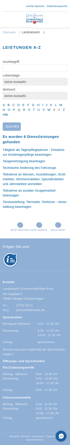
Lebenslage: (11, 75)
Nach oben (58, 230)
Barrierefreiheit (34, 439)
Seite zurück (39, 230)
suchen (12, 126)
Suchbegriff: (11, 62)
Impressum (38, 436)
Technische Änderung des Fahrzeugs (29, 168)
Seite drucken (20, 230)
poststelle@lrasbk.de (30, 310)
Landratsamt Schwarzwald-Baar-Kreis (28, 288)
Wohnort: (9, 89)
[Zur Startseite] (34, 19)
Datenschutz (53, 436)
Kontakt (25, 436)
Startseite (9, 32)
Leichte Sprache (35, 6)
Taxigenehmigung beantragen (24, 161)
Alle (5, 114)
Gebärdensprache (57, 6)
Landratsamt (31, 32)
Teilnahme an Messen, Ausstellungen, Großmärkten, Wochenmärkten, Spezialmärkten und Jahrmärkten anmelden (34, 179)
